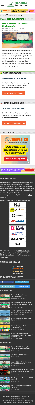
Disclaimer (28, 401)
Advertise (7, 403)
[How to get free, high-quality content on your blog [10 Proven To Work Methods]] (5, 336)
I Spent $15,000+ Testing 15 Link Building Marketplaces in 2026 (21, 347)
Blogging (5, 30)
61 (23, 314)
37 (21, 338)
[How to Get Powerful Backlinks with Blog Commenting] (5, 297)
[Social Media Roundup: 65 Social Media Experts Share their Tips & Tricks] (5, 305)
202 (17, 30)
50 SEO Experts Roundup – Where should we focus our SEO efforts (22, 311)
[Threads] (21, 398)
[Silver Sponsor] (17, 269)
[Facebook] (13, 398)
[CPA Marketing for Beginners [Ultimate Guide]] (5, 328)
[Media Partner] (17, 204)
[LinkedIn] (17, 398)
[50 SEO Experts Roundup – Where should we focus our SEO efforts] (5, 313)
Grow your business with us (14, 123)
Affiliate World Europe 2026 (19, 354)
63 (22, 308)
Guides (11, 30)
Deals (14, 403)
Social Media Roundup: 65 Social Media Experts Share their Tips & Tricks (21, 304)
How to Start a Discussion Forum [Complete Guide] (21, 319)
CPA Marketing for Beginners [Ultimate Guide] (20, 326)
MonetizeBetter (8, 282)
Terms (15, 401)
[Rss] (12, 398)
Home (3, 15)
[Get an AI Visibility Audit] (17, 11)
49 (23, 329)
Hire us (27, 403)
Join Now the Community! (13, 93)
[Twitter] (15, 398)
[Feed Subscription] (34, 19)
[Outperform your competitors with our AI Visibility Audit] (15, 149)
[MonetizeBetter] (17, 4)
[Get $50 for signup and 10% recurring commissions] (17, 170)
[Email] (23, 398)
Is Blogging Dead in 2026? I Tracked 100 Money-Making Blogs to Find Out (22, 371)
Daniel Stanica (7, 29)
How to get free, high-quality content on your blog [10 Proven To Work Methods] (22, 335)
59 (24, 322)
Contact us (20, 403)
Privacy (21, 401)
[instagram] (19, 398)
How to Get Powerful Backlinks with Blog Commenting (22, 295)
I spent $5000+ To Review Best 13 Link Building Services (21, 362)
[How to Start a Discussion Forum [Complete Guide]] (5, 320)
